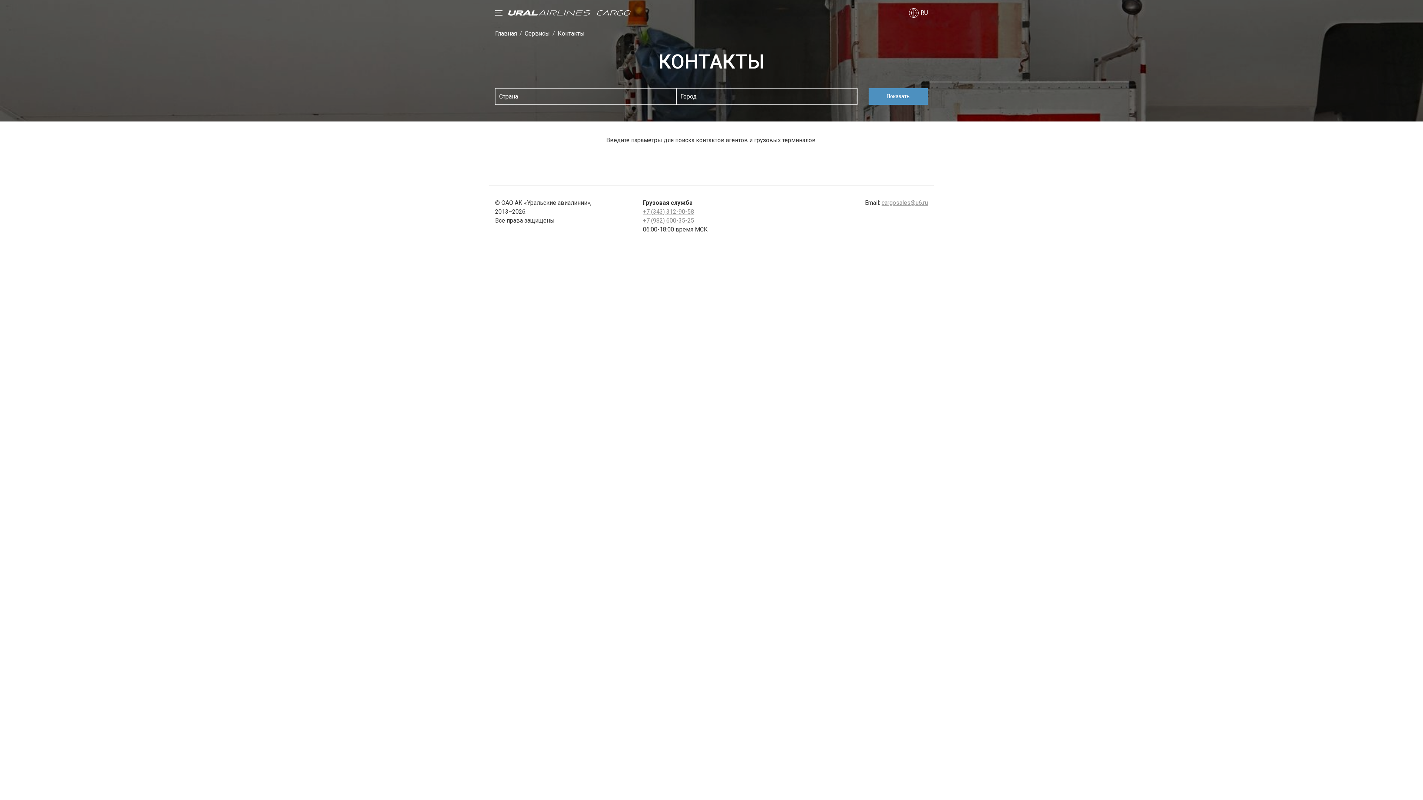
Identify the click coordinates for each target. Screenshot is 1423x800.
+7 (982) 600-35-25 (668, 220)
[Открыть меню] (498, 13)
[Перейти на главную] (569, 13)
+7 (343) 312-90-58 (668, 211)
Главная (506, 33)
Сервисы (537, 33)
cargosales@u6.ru (905, 202)
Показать (898, 96)
